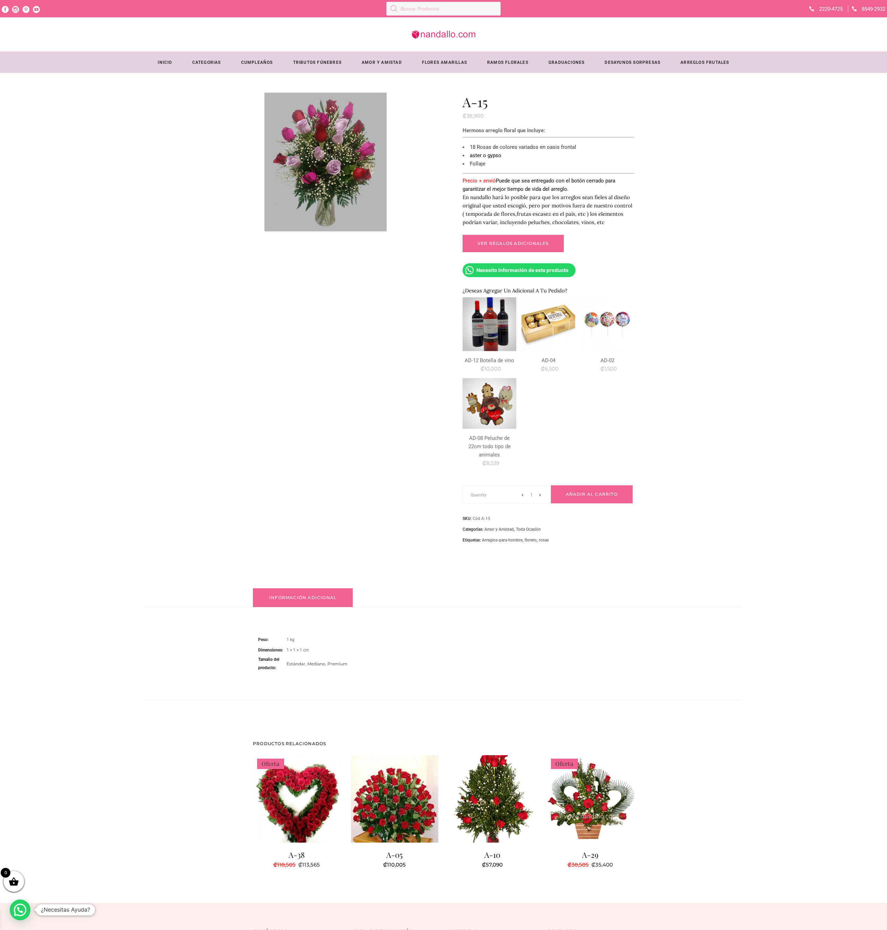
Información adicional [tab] (302, 597)
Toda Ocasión (528, 529)
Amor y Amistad (499, 529)
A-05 (394, 855)
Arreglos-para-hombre (502, 540)
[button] (20, 909)
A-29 (590, 855)
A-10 (492, 855)
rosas (544, 540)
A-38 (297, 855)
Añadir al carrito (592, 494)
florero (531, 540)
